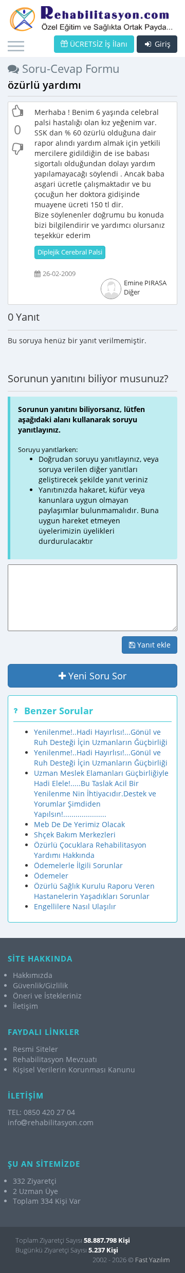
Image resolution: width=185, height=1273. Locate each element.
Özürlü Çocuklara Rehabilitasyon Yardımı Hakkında (90, 850)
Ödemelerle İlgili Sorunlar (78, 865)
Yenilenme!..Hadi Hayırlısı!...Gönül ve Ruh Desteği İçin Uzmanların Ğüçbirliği (101, 737)
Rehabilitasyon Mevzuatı (55, 1059)
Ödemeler (51, 875)
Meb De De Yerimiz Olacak (79, 824)
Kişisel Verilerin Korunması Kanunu (74, 1069)
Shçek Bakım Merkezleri (75, 834)
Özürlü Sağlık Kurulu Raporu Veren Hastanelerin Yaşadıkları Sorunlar (94, 891)
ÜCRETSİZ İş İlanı (97, 44)
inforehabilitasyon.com (51, 1122)
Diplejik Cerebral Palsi (70, 252)
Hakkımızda (32, 975)
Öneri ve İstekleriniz (47, 996)
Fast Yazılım (152, 1259)
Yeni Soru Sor (96, 676)
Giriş (162, 44)
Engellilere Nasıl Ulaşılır (75, 906)
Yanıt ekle (153, 645)
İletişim (25, 1006)
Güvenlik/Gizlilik (40, 985)
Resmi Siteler (35, 1049)
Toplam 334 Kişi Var (47, 1201)
